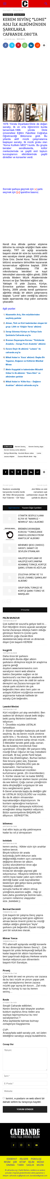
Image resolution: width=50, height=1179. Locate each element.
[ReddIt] (37, 45)
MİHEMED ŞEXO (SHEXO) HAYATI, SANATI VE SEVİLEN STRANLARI (31, 548)
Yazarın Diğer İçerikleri (32, 508)
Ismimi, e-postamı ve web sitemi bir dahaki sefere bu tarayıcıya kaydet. (24, 1099)
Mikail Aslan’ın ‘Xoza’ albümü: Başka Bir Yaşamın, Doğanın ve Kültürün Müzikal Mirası (25, 361)
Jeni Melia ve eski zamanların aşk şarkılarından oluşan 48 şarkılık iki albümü (36, 493)
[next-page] (9, 601)
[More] (44, 45)
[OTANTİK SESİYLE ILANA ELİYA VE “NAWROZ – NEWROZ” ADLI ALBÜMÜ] (10, 519)
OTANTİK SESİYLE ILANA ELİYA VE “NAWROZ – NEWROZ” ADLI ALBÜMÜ (31, 518)
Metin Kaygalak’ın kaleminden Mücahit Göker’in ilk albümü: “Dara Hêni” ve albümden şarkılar (24, 373)
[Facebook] (5, 45)
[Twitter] (12, 45)
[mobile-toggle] (4, 3)
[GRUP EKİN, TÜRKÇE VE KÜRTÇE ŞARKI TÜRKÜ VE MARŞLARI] (10, 591)
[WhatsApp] (25, 45)
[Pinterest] (18, 45)
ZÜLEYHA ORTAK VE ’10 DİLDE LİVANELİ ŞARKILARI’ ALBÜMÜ (32, 577)
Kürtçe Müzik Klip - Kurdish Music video (19, 453)
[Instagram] (21, 1145)
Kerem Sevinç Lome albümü (15, 450)
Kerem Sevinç (20, 446)
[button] (46, 3)
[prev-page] (4, 601)
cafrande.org (9, 39)
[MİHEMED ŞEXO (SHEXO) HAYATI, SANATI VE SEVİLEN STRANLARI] (10, 548)
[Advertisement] (25, 76)
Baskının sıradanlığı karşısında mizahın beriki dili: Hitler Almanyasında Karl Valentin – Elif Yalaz (14, 493)
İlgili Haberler (14, 508)
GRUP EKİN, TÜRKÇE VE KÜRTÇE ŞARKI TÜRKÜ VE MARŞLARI (31, 590)
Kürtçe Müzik (18, 10)
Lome (39, 453)
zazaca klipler (9, 456)
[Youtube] (36, 1145)
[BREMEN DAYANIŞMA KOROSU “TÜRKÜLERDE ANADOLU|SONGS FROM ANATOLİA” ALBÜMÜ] (10, 534)
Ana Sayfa (6, 10)
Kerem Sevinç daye (36, 446)
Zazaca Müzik (19, 15)
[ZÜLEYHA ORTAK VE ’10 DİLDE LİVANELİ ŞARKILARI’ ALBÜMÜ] (10, 577)
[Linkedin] (31, 45)
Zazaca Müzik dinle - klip (27, 456)
